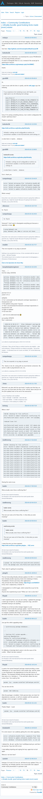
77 (31, 31)
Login (22, 12)
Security (27, 3)
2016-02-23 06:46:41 (31, 37)
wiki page (32, 85)
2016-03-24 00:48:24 (31, 78)
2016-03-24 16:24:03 (31, 214)
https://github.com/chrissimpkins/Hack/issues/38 (23, 49)
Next (38, 31)
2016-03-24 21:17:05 (31, 383)
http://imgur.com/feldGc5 (31, 582)
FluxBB (39, 792)
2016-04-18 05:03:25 (31, 558)
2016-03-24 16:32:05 (31, 267)
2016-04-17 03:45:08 (31, 440)
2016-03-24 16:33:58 (31, 356)
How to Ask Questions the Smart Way (12, 263)
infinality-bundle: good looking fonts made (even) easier (20, 779)
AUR (32, 3)
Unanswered (38, 16)
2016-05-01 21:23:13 (31, 596)
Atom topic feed (37, 790)
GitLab (21, 3)
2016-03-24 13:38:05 (31, 149)
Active (31, 16)
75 (23, 31)
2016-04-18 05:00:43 (31, 521)
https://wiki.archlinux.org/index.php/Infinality (16, 128)
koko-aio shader (19, 74)
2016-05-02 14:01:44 (31, 664)
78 (34, 31)
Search (12, 12)
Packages (10, 3)
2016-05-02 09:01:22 (31, 618)
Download (38, 3)
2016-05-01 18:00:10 (31, 573)
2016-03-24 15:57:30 (31, 206)
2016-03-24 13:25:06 (31, 124)
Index (2, 12)
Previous (8, 31)
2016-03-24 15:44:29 (31, 178)
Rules (7, 12)
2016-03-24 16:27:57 (31, 245)
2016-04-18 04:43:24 (31, 502)
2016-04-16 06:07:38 (31, 405)
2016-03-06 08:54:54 (31, 53)
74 (20, 31)
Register (17, 12)
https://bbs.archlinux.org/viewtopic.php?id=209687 (18, 64)
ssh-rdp (15, 72)
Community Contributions (19, 23)
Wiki (16, 3)
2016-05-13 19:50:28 (31, 728)
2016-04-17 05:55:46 (31, 486)
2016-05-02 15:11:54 (30, 703)
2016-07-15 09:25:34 (31, 758)
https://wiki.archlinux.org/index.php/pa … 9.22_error (18, 545)
